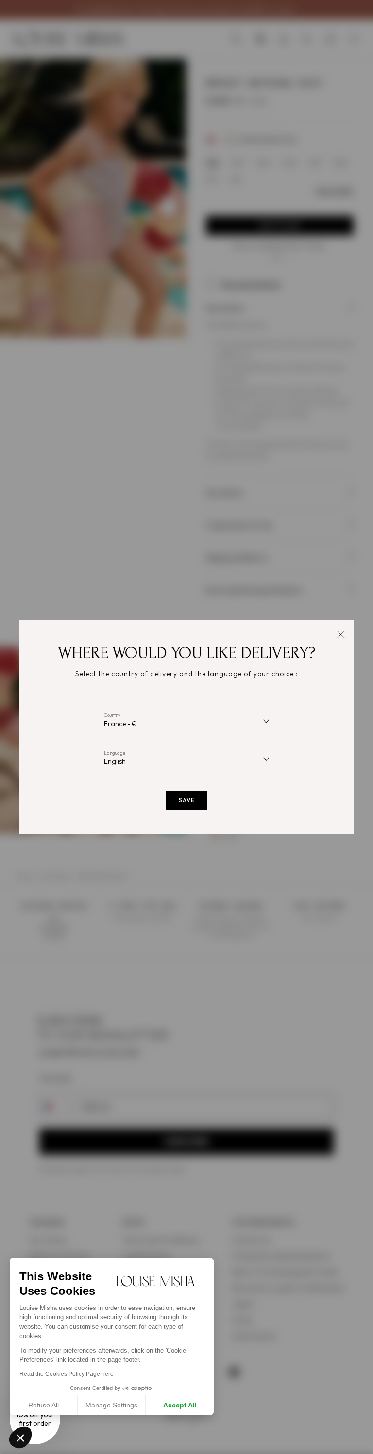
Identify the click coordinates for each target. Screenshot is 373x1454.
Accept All (180, 1405)
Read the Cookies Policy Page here (66, 1374)
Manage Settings (111, 1405)
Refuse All (43, 1405)
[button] (20, 1437)
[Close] (340, 633)
